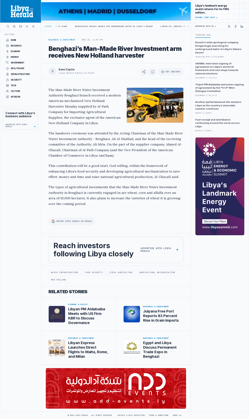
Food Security (94, 272)
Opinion (15, 97)
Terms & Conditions (158, 415)
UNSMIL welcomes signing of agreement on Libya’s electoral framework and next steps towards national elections (216, 68)
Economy (15, 51)
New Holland (58, 279)
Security (16, 80)
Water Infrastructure (65, 272)
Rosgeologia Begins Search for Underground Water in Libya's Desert (97, 26)
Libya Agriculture (121, 272)
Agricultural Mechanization (157, 272)
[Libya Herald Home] (20, 11)
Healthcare (17, 68)
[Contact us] (20, 26)
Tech (13, 85)
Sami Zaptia (66, 69)
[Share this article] (143, 71)
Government (17, 62)
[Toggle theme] (33, 26)
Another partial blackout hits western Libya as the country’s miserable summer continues (218, 105)
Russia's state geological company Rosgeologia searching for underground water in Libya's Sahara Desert (218, 47)
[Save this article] (153, 71)
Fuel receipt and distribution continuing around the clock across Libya (217, 123)
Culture (15, 91)
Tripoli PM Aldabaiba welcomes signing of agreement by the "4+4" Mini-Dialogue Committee (219, 88)
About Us (177, 415)
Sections (10, 34)
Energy (15, 57)
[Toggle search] (7, 26)
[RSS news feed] (27, 26)
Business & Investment (61, 39)
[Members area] (14, 26)
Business (16, 45)
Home (13, 40)
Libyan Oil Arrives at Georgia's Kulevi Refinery (171, 26)
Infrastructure (20, 74)
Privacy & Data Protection (131, 415)
